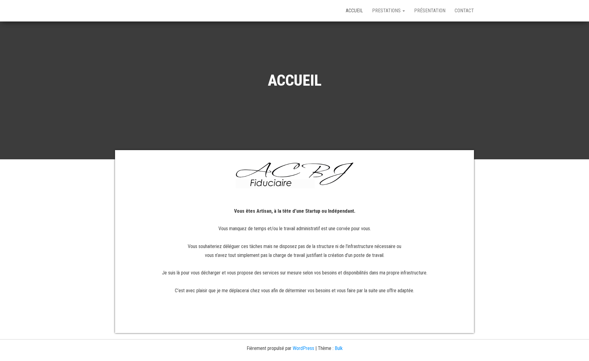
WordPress (303, 348)
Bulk (339, 348)
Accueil (354, 11)
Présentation (429, 11)
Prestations (387, 11)
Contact (464, 11)
